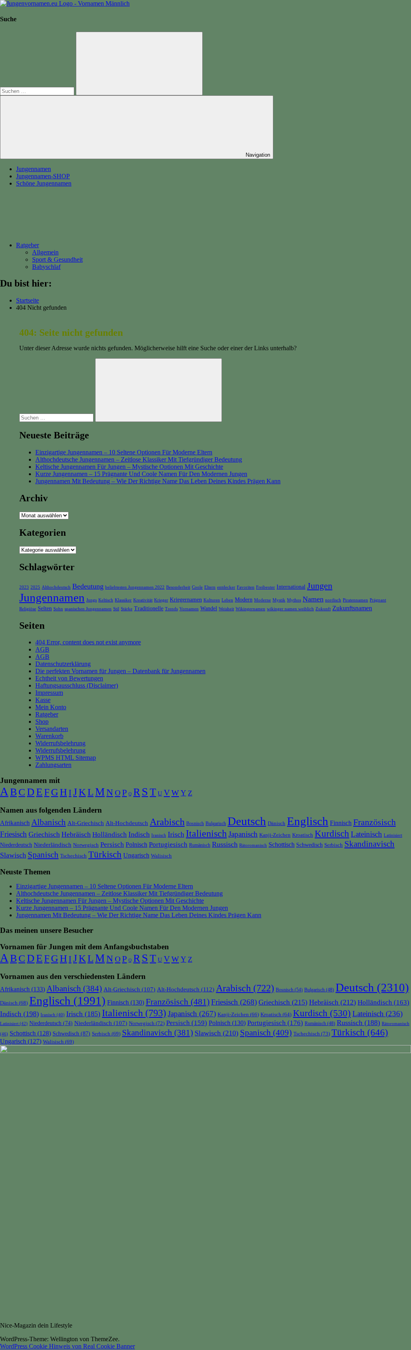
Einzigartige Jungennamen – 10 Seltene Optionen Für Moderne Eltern (123, 452)
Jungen (319, 586)
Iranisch (158, 835)
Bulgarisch (216, 823)
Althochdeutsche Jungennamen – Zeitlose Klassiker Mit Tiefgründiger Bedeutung (138, 459)
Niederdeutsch (16, 845)
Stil (116, 609)
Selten (45, 608)
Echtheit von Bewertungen (69, 678)
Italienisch (206, 833)
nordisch (333, 600)
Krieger (161, 600)
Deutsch (247, 821)
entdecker (226, 587)
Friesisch (13, 834)
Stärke (126, 609)
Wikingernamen (250, 609)
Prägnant (378, 600)
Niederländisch (52, 844)
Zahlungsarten (53, 764)
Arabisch (167, 822)
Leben (227, 600)
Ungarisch (136, 855)
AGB (42, 649)
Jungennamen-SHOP (43, 176)
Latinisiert (393, 835)
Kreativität (143, 600)
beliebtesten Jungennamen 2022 (135, 587)
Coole (197, 587)
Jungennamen (33, 168)
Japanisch (243, 834)
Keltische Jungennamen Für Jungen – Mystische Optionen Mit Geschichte (129, 466)
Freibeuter (265, 587)
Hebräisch (76, 834)
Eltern (210, 587)
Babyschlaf (46, 266)
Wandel (208, 608)
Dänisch (276, 823)
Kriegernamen (186, 599)
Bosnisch (195, 823)
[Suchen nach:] (38, 90)
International (291, 586)
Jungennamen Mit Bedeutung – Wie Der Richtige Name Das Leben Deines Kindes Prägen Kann (158, 481)
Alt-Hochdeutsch (127, 822)
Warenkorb (49, 736)
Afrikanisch (15, 823)
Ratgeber (27, 245)
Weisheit (226, 609)
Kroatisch (302, 835)
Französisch (374, 822)
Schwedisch (309, 844)
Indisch (139, 834)
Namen (313, 599)
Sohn (58, 609)
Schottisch (282, 844)
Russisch (225, 844)
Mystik (279, 600)
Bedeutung (88, 586)
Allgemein (45, 252)
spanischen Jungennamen (88, 609)
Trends (171, 609)
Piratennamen (355, 600)
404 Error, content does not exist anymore (88, 642)
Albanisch (48, 822)
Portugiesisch (168, 844)
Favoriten (245, 587)
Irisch (176, 834)
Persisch (112, 844)
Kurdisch (332, 834)
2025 (35, 587)
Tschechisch (73, 856)
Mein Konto (50, 707)
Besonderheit (178, 587)
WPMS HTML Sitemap (65, 757)
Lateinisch (366, 834)
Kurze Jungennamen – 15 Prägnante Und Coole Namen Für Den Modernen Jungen (141, 473)
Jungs (91, 600)
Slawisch (13, 855)
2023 (24, 587)
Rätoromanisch (253, 845)
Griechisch (44, 834)
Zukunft (323, 609)
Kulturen (211, 600)
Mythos (294, 600)
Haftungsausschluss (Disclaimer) (76, 685)
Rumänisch (199, 845)
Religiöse (27, 609)
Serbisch (333, 845)
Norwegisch (86, 845)
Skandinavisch (369, 844)
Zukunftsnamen (352, 608)
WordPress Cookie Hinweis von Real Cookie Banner (67, 1346)
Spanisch (43, 855)
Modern (243, 599)
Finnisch (341, 822)
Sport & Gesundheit (57, 259)
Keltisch (105, 600)
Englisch (307, 821)
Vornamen (189, 609)
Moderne (262, 600)
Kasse (43, 699)
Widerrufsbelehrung (60, 743)
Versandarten (51, 728)
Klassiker (123, 600)
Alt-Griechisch (85, 823)
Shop (42, 721)
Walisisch (161, 856)
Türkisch (105, 854)
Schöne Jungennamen (43, 183)
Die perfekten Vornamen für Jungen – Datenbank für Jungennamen (120, 671)
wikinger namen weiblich (290, 609)
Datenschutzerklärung (63, 663)
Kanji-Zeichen (275, 835)
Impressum (49, 692)
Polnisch (136, 844)
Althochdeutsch (56, 587)
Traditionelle (148, 608)
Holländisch (109, 834)
